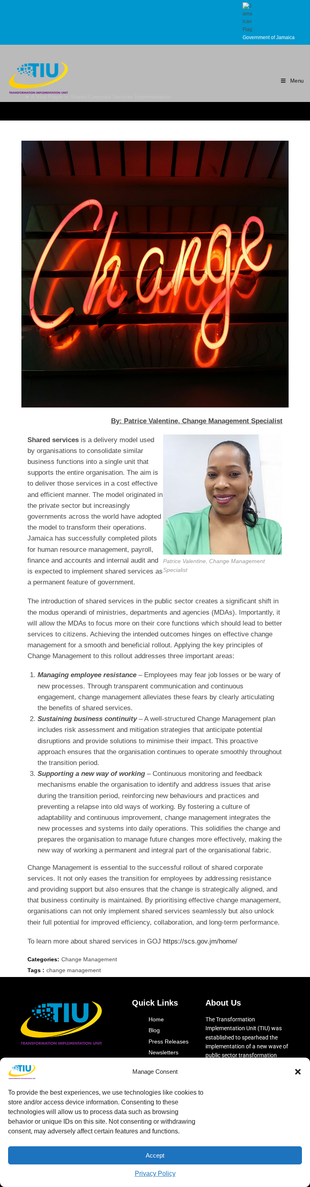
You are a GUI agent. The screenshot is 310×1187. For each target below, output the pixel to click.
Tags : (35, 970)
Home (156, 1019)
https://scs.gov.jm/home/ (200, 941)
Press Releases (169, 1041)
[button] (298, 1072)
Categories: (43, 959)
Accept (155, 1155)
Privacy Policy (155, 1173)
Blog (154, 1030)
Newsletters (163, 1052)
